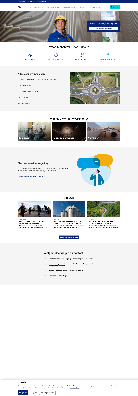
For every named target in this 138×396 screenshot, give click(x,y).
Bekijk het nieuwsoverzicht (69, 237)
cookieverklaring (75, 388)
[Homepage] (25, 7)
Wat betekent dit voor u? (104, 28)
